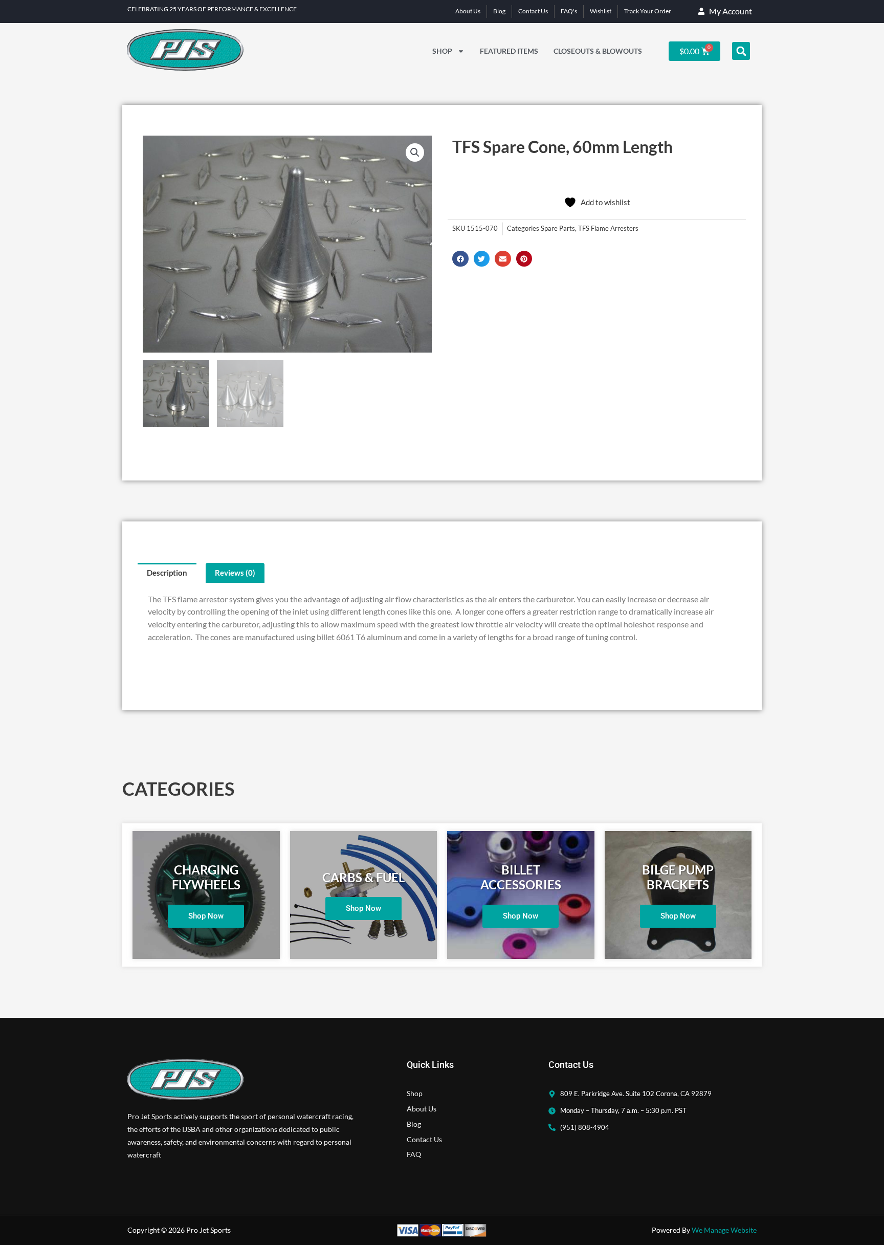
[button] (741, 51)
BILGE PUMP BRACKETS (678, 877)
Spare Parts (558, 228)
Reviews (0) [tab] (235, 572)
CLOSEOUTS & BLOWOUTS (598, 51)
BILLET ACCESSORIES (520, 877)
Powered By (704, 1230)
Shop (442, 51)
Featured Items (509, 51)
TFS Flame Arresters (608, 228)
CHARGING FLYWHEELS (206, 877)
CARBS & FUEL (363, 877)
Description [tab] (167, 572)
